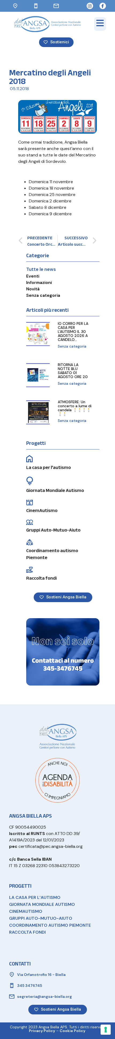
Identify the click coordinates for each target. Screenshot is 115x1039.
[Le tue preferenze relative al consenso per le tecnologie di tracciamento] (106, 1030)
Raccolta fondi (41, 578)
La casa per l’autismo (34, 897)
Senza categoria (43, 295)
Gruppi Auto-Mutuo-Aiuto (53, 530)
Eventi (32, 276)
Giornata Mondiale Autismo (55, 490)
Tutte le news (41, 269)
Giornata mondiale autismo (42, 904)
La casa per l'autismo (48, 467)
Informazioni (39, 282)
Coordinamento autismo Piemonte (52, 554)
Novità (33, 289)
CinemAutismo (41, 510)
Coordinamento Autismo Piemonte (50, 925)
